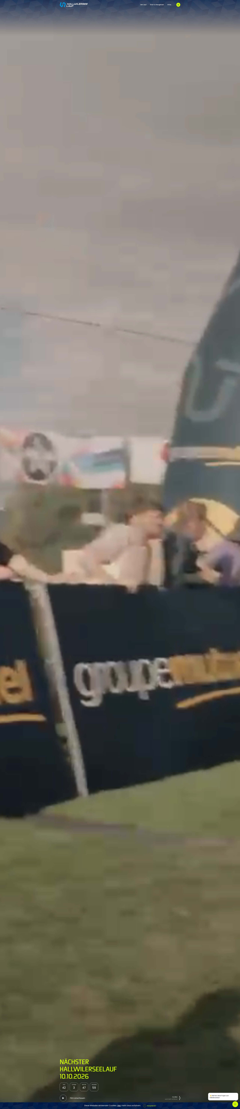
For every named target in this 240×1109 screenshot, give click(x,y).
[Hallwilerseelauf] (74, 4)
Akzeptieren (151, 1106)
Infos (169, 5)
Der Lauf (143, 5)
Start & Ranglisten (157, 5)
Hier (119, 1105)
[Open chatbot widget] (235, 1104)
